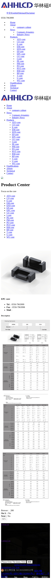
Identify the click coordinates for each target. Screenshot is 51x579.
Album (13, 85)
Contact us (5, 541)
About (13, 25)
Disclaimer (30, 13)
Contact (13, 90)
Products (14, 37)
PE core (20, 61)
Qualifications (16, 83)
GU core (20, 56)
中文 (9, 13)
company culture (24, 27)
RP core (20, 73)
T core (19, 76)
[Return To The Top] (4, 520)
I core (19, 59)
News (12, 30)
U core (20, 78)
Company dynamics (25, 32)
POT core (21, 68)
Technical (14, 88)
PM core (20, 63)
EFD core (21, 49)
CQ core (20, 42)
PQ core (20, 66)
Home (12, 22)
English (14, 13)
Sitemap (21, 13)
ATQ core (21, 39)
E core (19, 44)
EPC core (21, 54)
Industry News (23, 34)
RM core (20, 71)
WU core (21, 80)
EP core (20, 51)
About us (5, 524)
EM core (20, 46)
